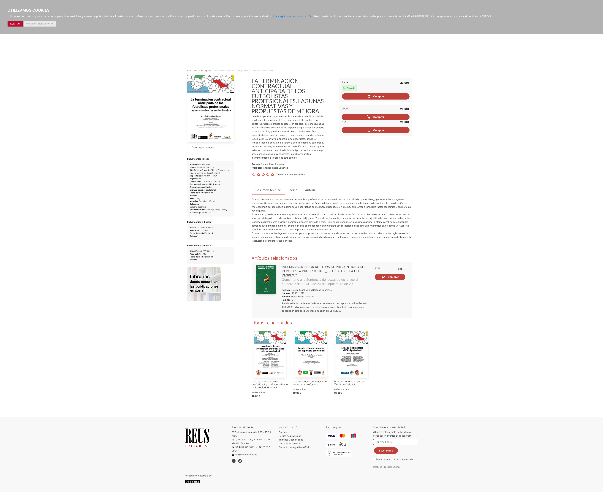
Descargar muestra (202, 147)
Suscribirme (386, 450)
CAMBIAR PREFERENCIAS (40, 23)
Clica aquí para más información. (292, 16)
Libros (188, 70)
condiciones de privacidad (400, 459)
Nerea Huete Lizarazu (302, 296)
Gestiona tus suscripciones (386, 466)
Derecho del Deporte (202, 70)
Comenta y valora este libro (291, 174)
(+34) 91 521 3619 (244, 447)
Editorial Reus (204, 164)
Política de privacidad (290, 436)
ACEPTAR (15, 23)
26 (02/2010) (298, 293)
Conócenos (284, 432)
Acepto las (395, 459)
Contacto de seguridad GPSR (294, 447)
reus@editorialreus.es (246, 454)
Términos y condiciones (291, 439)
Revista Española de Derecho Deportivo (311, 290)
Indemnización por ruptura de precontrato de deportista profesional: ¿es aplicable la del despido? (323, 271)
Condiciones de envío (290, 443)
